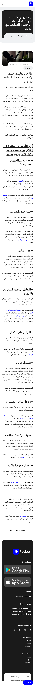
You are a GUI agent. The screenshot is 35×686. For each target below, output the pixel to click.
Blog (29, 660)
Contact (28, 663)
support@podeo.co (23, 596)
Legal (29, 657)
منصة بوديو (14, 482)
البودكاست (30, 355)
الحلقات (23, 457)
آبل (24, 316)
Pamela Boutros (15, 64)
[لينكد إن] (19, 630)
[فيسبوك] (30, 630)
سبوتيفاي (19, 316)
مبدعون (28, 68)
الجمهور (20, 181)
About (29, 640)
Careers (28, 646)
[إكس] (25, 630)
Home (28, 36)
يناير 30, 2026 (26, 64)
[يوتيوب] (14, 630)
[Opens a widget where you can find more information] (28, 682)
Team (29, 643)
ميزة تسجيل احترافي (22, 240)
